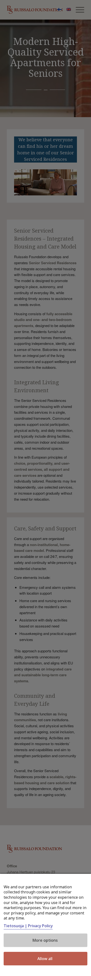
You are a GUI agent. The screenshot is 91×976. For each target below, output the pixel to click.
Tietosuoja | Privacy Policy (28, 925)
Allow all (44, 958)
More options (45, 940)
